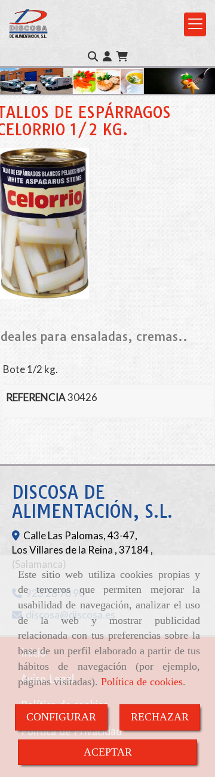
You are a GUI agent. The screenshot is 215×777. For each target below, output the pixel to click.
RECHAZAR (160, 717)
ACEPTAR (108, 752)
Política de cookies (142, 682)
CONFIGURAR (61, 717)
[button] (107, 56)
